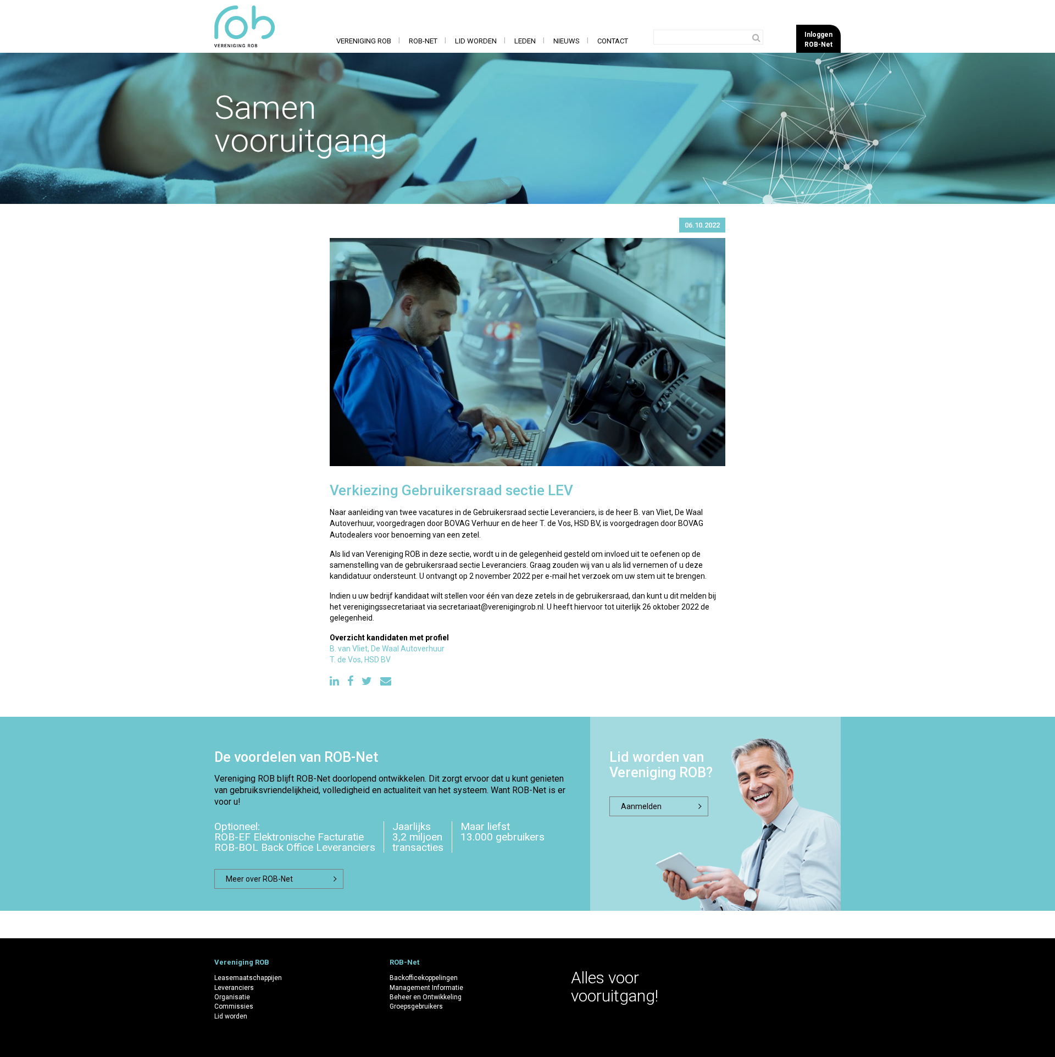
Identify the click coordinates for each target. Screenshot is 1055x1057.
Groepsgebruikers (416, 1006)
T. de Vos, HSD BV (360, 659)
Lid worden (476, 41)
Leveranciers (234, 988)
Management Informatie (426, 988)
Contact (612, 41)
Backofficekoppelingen (424, 978)
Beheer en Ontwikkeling (426, 997)
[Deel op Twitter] (367, 681)
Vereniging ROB (363, 41)
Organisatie (232, 997)
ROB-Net (423, 41)
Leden (525, 41)
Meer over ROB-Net (259, 879)
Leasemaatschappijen (248, 978)
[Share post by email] (385, 681)
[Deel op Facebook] (350, 681)
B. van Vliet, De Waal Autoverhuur (387, 648)
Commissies (233, 1006)
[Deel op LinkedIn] (334, 681)
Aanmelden (641, 806)
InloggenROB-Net (818, 39)
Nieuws (566, 41)
